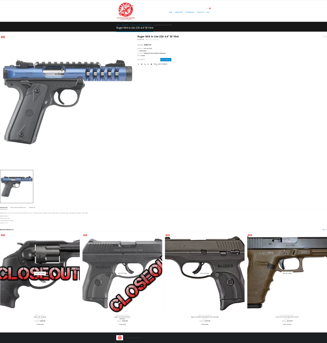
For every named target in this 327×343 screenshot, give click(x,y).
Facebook (138, 64)
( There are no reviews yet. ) (152, 39)
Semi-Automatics (43, 315)
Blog (208, 12)
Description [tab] (3, 207)
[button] (323, 230)
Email (151, 64)
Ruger (143, 55)
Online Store (179, 12)
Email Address (141, 59)
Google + (148, 64)
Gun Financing (190, 12)
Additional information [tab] (18, 207)
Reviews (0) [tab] (32, 207)
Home (170, 12)
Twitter (142, 64)
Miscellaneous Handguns (157, 53)
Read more (40, 324)
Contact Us (200, 12)
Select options (205, 324)
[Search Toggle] (207, 9)
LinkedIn (145, 64)
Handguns (147, 53)
